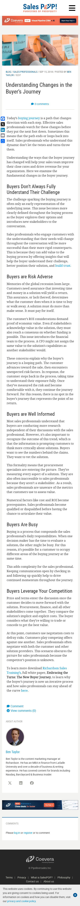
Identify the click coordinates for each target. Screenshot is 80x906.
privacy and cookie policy (21, 901)
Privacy (21, 877)
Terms (9, 877)
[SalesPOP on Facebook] (32, 783)
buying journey (29, 118)
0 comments (42, 104)
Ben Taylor (13, 752)
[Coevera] (40, 859)
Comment (17, 706)
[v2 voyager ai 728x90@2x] (40, 805)
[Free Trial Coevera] (40, 20)
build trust (62, 266)
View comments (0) (23, 711)
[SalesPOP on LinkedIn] (21, 783)
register (28, 832)
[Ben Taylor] (15, 736)
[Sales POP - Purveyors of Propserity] (40, 8)
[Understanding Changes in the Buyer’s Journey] (40, 50)
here (24, 690)
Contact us (32, 881)
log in (17, 832)
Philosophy (63, 877)
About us (49, 881)
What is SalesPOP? (42, 877)
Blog (8, 71)
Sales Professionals (25, 71)
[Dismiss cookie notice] (75, 895)
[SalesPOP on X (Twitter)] (10, 783)
